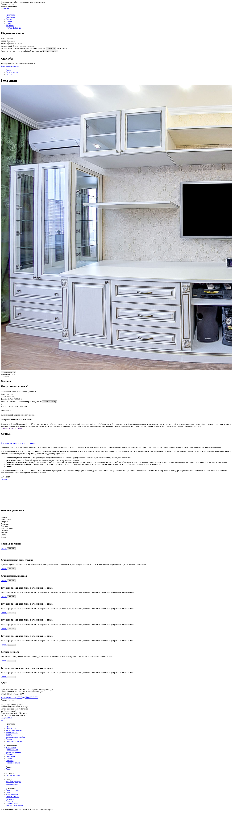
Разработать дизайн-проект (12, 428)
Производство (12, 790)
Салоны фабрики (13, 775)
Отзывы (9, 21)
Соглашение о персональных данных (15, 804)
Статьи (9, 19)
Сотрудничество (12, 784)
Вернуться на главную (10, 66)
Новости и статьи (13, 763)
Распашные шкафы (14, 730)
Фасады (9, 735)
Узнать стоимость (8, 372)
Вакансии (10, 801)
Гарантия (9, 761)
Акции (9, 769)
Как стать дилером (13, 782)
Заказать (11, 549)
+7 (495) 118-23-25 (8, 698)
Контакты (10, 26)
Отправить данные (50, 51)
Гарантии (5, 9)
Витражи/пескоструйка (15, 737)
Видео (8, 792)
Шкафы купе (11, 728)
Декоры (9, 739)
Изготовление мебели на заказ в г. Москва (18, 443)
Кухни (8, 726)
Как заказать (11, 748)
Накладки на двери (14, 741)
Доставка (9, 754)
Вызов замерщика (13, 752)
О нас (8, 24)
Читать (4, 479)
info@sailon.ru (27, 697)
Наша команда (12, 794)
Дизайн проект (12, 750)
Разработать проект (9, 6)
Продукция (10, 15)
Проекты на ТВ (12, 797)
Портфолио (10, 17)
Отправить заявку (49, 402)
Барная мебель (12, 733)
